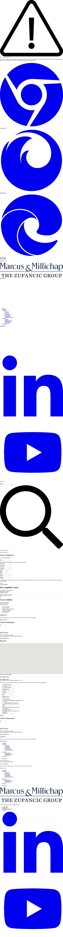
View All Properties (4, 584)
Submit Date (4, 712)
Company (2, 568)
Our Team (7, 312)
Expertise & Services (9, 317)
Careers (3, 756)
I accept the (13, 700)
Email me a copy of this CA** (12, 702)
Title (3, 694)
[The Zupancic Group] (31, 277)
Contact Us (4, 323)
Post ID (3, 705)
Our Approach (8, 316)
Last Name (2, 565)
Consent (6, 699)
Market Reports (8, 321)
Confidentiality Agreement (14, 700)
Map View (10, 594)
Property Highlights (4, 594)
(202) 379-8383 (3, 638)
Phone (1, 573)
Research (4, 318)
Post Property (5, 708)
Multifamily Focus (8, 320)
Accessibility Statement (7, 809)
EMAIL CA (4, 701)
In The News (7, 322)
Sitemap (4, 810)
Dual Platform (7, 315)
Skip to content (3, 258)
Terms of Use (5, 807)
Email (1, 575)
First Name (2, 563)
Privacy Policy (5, 806)
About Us (4, 310)
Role (1, 570)
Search (1, 483)
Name (1, 559)
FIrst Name (6, 684)
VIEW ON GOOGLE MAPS (6, 674)
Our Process (7, 313)
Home (3, 308)
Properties (4, 309)
